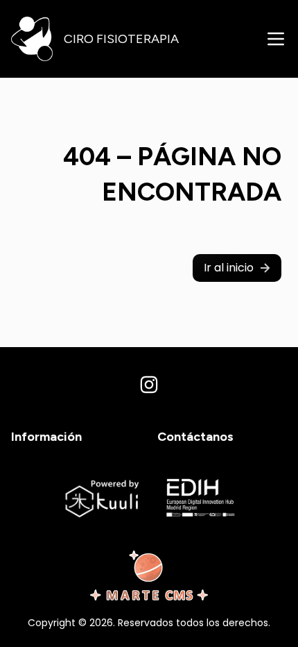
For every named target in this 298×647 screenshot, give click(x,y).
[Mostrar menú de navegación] (276, 39)
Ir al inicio (229, 268)
